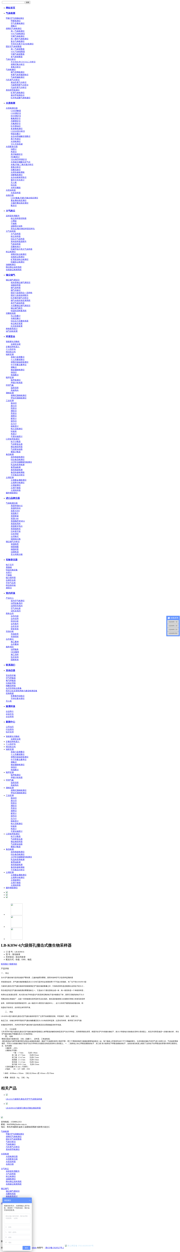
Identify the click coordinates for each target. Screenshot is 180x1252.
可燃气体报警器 (17, 54)
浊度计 (14, 149)
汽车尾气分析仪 (13, 80)
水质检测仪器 (12, 108)
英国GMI (14, 518)
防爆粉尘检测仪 (17, 262)
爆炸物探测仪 (12, 493)
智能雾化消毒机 (13, 342)
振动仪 (14, 403)
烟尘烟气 (10, 275)
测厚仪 (14, 416)
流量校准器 (11, 313)
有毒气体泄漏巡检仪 (19, 75)
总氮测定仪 (16, 123)
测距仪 (14, 411)
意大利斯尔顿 (17, 554)
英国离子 (15, 513)
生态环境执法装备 (14, 688)
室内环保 (10, 593)
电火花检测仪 (17, 429)
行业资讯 (10, 729)
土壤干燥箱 (16, 488)
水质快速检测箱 (17, 172)
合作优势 (15, 619)
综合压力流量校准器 (19, 321)
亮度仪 (14, 413)
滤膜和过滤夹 (17, 226)
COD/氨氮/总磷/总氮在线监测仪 (24, 198)
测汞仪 (9, 588)
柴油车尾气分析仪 (18, 82)
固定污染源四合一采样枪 (21, 293)
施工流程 (15, 654)
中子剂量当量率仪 (18, 365)
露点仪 (14, 406)
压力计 (14, 424)
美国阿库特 (16, 508)
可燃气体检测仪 (17, 36)
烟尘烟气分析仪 (13, 542)
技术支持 (10, 732)
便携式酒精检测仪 (18, 395)
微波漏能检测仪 (17, 370)
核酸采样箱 (11, 686)
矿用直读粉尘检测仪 (19, 259)
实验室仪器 (12, 559)
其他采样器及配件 (18, 241)
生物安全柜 (16, 344)
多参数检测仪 (17, 129)
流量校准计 (16, 247)
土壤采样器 (16, 490)
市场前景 (15, 634)
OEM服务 (15, 652)
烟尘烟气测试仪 (13, 280)
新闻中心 (10, 722)
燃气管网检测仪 (17, 72)
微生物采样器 (17, 447)
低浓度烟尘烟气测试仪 (20, 282)
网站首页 (10, 7)
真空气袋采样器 (17, 303)
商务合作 (10, 613)
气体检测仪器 (12, 503)
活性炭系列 (16, 611)
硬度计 (14, 418)
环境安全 (10, 336)
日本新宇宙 (16, 531)
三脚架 (14, 221)
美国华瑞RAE (17, 506)
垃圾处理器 (11, 683)
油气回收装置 (12, 331)
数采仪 (14, 206)
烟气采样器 (16, 288)
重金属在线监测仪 (18, 200)
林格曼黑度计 (12, 329)
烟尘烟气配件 (17, 308)
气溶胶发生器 (17, 444)
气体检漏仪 (11, 69)
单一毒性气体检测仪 (19, 39)
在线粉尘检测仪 (17, 257)
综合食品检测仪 (17, 459)
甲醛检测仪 (16, 21)
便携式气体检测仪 (14, 28)
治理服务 (15, 649)
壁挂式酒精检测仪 (18, 398)
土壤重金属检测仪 (18, 480)
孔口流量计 (16, 316)
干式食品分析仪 (17, 475)
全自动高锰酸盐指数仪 (20, 136)
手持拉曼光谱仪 (17, 698)
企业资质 (10, 716)
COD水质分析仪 (18, 131)
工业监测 (10, 401)
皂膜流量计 (16, 318)
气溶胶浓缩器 (17, 449)
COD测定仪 (16, 113)
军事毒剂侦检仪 (17, 696)
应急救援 (10, 693)
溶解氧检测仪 (17, 175)
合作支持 (15, 626)
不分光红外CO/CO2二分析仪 (23, 62)
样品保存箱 (11, 585)
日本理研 (15, 534)
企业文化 (10, 714)
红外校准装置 (17, 326)
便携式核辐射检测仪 (19, 362)
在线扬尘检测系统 (14, 270)
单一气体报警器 (17, 49)
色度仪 (14, 152)
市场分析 (10, 631)
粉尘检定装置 (17, 323)
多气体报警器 (17, 57)
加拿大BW (15, 511)
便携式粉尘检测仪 (18, 254)
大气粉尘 (10, 210)
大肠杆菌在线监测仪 (19, 203)
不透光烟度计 (17, 436)
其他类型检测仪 (13, 90)
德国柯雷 (15, 549)
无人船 (14, 182)
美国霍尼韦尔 (17, 526)
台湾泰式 (15, 536)
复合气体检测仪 (17, 41)
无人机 (9, 701)
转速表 (14, 431)
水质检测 (10, 103)
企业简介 (10, 711)
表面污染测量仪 (17, 357)
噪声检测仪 (16, 380)
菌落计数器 (16, 452)
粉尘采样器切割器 (18, 218)
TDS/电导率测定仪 (19, 159)
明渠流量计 (16, 134)
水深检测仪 (16, 141)
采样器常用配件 (13, 216)
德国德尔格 (16, 539)
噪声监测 (10, 377)
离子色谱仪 (16, 139)
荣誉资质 (15, 629)
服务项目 (10, 647)
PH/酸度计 (15, 157)
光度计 (9, 572)
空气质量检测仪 (17, 23)
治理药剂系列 (17, 606)
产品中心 (10, 598)
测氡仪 (14, 26)
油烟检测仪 (11, 264)
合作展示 (10, 639)
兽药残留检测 (17, 470)
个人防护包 (11, 349)
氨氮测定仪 (16, 118)
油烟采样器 (16, 285)
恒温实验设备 (12, 570)
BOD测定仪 (16, 116)
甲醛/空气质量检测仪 (15, 18)
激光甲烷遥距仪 (17, 95)
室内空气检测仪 (17, 601)
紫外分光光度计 (17, 180)
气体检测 (10, 13)
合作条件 (15, 624)
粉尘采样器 (16, 236)
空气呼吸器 (11, 678)
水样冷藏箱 (16, 188)
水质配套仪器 (12, 147)
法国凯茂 (15, 552)
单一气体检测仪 (17, 31)
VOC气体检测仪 (18, 34)
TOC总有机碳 (17, 144)
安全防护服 (11, 675)
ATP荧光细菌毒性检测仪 (21, 462)
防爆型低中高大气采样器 (21, 249)
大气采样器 (11, 231)
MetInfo (33, 1248)
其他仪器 (10, 670)
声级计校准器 (17, 383)
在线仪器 (10, 195)
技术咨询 (15, 657)
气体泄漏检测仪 (17, 77)
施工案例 (15, 642)
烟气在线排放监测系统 (20, 300)
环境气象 (10, 385)
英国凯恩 (15, 544)
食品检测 (10, 454)
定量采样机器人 (13, 347)
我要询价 (13, 964)
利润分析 (15, 621)
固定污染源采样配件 (19, 295)
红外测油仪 (16, 126)
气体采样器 (16, 244)
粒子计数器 (16, 442)
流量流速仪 (16, 170)
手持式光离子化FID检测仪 (22, 44)
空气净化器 (16, 608)
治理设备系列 (17, 603)
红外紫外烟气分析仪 (19, 298)
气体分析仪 (11, 59)
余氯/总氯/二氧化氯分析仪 (22, 164)
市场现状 (15, 637)
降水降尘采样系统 (14, 267)
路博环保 (10, 706)
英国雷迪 (15, 516)
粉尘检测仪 (11, 252)
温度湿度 (15, 388)
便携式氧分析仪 (17, 64)
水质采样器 (11, 190)
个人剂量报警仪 (17, 359)
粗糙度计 (15, 426)
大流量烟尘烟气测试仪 (20, 306)
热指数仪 (15, 375)
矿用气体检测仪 (17, 93)
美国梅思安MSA (18, 521)
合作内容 (15, 616)
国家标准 (15, 660)
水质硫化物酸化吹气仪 (20, 162)
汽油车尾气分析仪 (18, 87)
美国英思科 (16, 524)
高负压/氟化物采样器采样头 (23, 229)
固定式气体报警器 (14, 46)
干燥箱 (9, 575)
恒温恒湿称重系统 (18, 311)
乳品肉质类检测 (17, 465)
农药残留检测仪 (17, 457)
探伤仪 (14, 421)
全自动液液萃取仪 (18, 177)
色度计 (14, 434)
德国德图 (15, 547)
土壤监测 (10, 477)
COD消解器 (16, 111)
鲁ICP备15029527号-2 (54, 1248)
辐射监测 (10, 354)
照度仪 (14, 408)
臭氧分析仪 (16, 67)
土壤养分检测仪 (17, 483)
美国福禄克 (16, 529)
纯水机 (14, 185)
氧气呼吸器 (11, 680)
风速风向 (15, 390)
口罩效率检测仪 (13, 439)
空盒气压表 (11, 583)
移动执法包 (11, 352)
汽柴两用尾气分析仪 (19, 85)
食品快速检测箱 (17, 472)
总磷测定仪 (16, 121)
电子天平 (10, 565)
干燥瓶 (14, 223)
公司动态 (10, 727)
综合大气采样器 (17, 239)
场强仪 (14, 372)
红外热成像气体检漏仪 (20, 98)
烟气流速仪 (16, 290)
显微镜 (9, 567)
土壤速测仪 (16, 485)
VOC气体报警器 (18, 52)
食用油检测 (16, 467)
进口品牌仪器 (13, 498)
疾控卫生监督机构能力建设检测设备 (21, 691)
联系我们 (10, 665)
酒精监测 (10, 393)
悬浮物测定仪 (17, 154)
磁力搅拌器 (11, 578)
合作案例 (15, 644)
